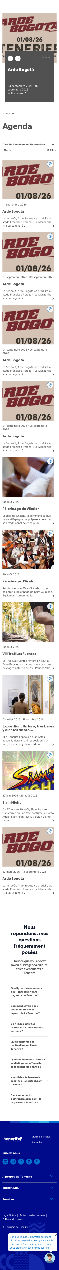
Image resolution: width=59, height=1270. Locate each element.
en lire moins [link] (16, 93)
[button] (10, 58)
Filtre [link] (53, 150)
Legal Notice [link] (9, 1215)
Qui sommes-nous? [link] (41, 1136)
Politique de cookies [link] (13, 1219)
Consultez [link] (37, 1141)
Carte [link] (7, 150)
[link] (28, 193)
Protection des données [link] (32, 1215)
